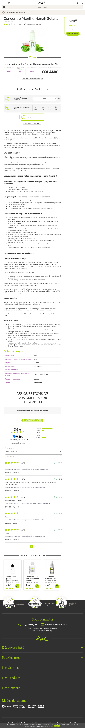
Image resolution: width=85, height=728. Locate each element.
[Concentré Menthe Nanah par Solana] (32, 40)
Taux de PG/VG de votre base (22, 108)
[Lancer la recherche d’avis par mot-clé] (61, 456)
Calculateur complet (32, 124)
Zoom (33, 57)
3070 (43, 108)
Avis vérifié (59, 463)
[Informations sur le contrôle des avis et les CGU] (27, 439)
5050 (49, 108)
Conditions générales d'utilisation (44, 723)
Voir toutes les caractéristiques (32, 78)
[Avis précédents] (28, 546)
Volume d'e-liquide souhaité (20, 98)
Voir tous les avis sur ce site (18, 443)
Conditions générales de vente (19, 723)
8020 (56, 108)
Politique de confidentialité (67, 723)
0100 (35, 108)
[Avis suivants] (39, 546)
